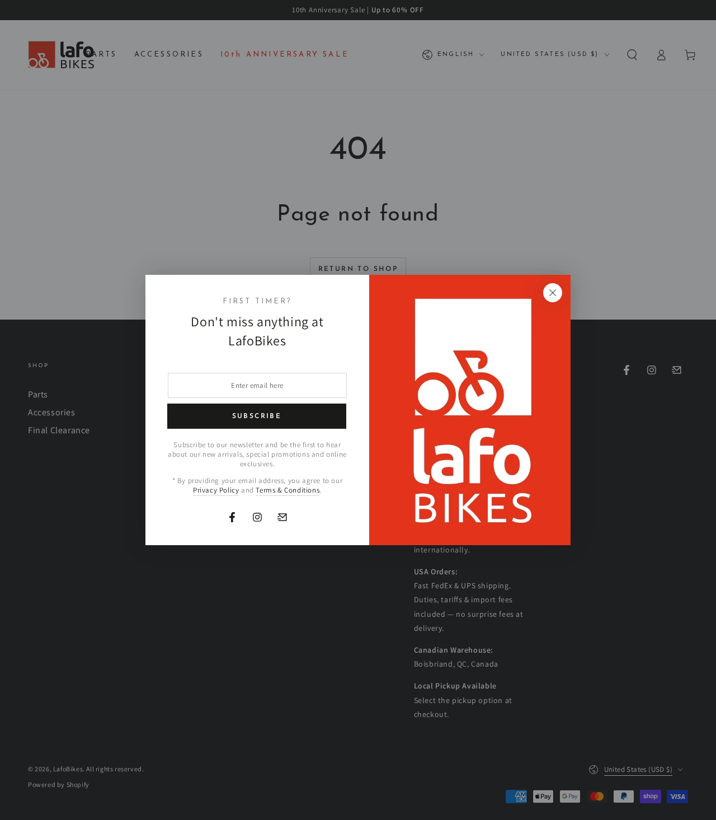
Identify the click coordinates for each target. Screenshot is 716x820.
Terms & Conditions (287, 490)
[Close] (552, 292)
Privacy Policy (216, 490)
